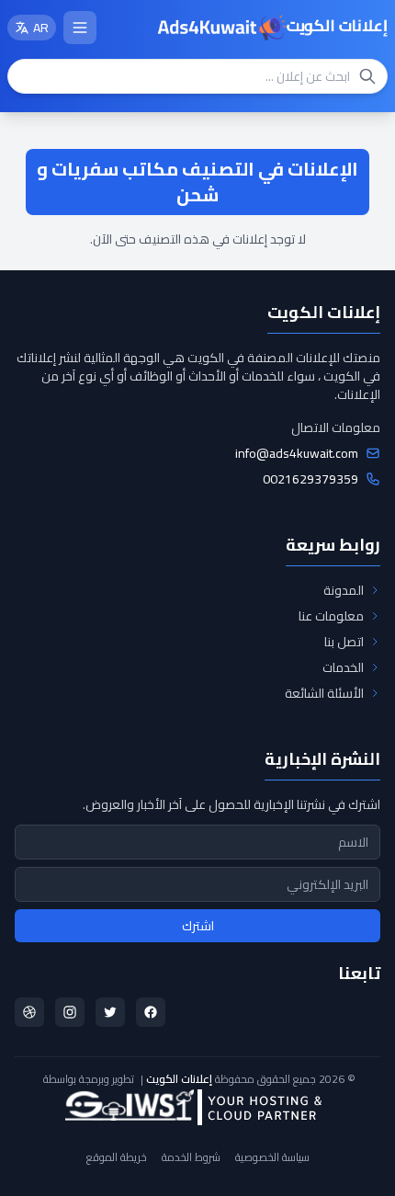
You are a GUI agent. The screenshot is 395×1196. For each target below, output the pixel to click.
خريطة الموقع (116, 1157)
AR (41, 28)
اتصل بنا (344, 641)
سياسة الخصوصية (272, 1157)
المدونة (343, 590)
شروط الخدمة (191, 1157)
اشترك (198, 926)
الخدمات (343, 667)
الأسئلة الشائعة (324, 693)
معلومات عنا (331, 616)
